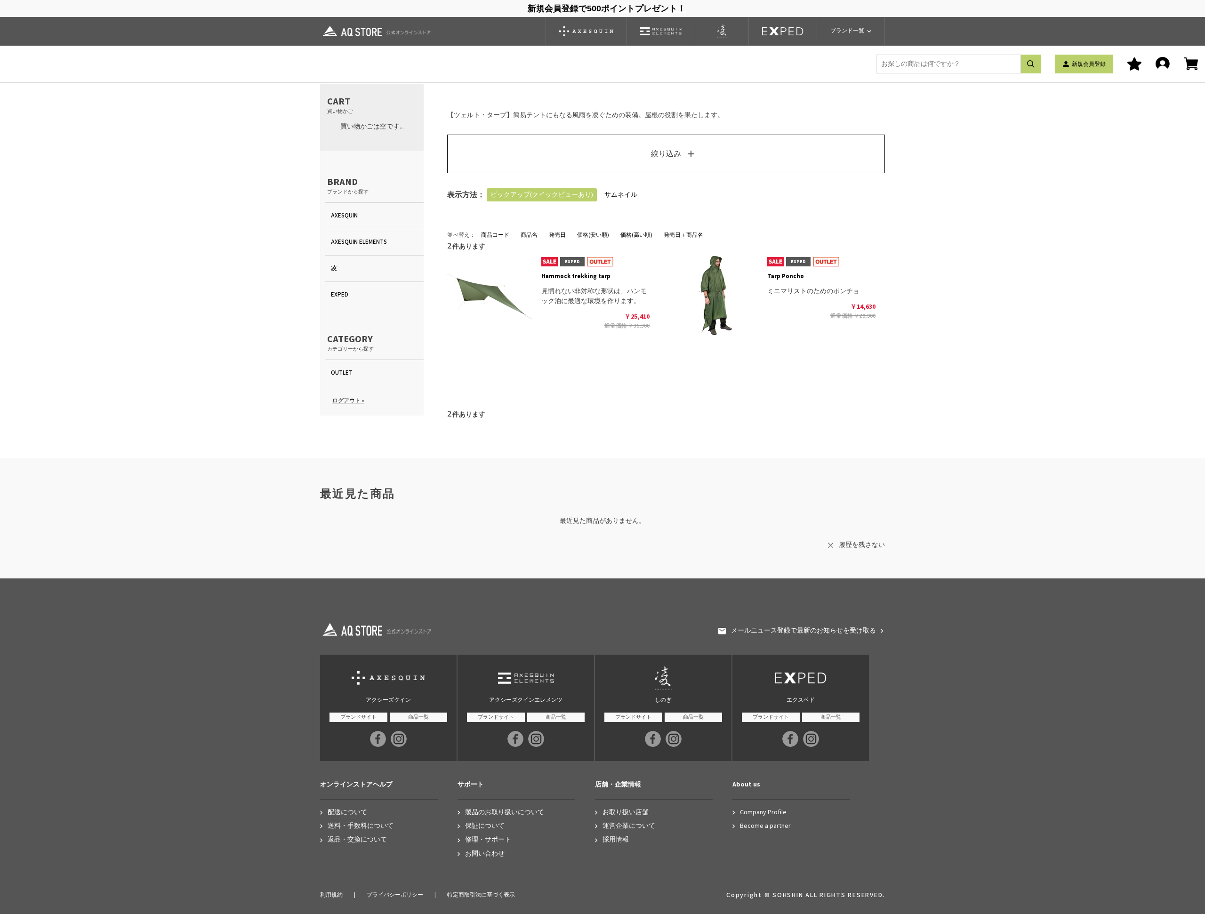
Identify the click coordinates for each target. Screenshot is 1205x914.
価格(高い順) (636, 235)
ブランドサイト (358, 717)
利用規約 (331, 895)
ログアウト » (348, 401)
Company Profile (763, 812)
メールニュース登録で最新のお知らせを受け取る (803, 630)
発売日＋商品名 (683, 235)
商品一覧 (418, 717)
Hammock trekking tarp (576, 276)
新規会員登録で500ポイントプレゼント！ (607, 8)
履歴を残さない (862, 545)
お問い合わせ (485, 854)
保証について (485, 826)
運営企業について (628, 826)
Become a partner (765, 826)
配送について (347, 812)
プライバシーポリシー (395, 895)
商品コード (495, 235)
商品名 (529, 235)
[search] (1031, 64)
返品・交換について (357, 839)
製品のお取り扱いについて (504, 812)
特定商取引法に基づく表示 (481, 895)
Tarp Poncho (785, 276)
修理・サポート (488, 839)
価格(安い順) (593, 235)
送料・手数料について (361, 826)
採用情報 (615, 839)
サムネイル (620, 195)
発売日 (557, 235)
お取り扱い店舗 (625, 812)
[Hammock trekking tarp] (489, 294)
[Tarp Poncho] (715, 294)
